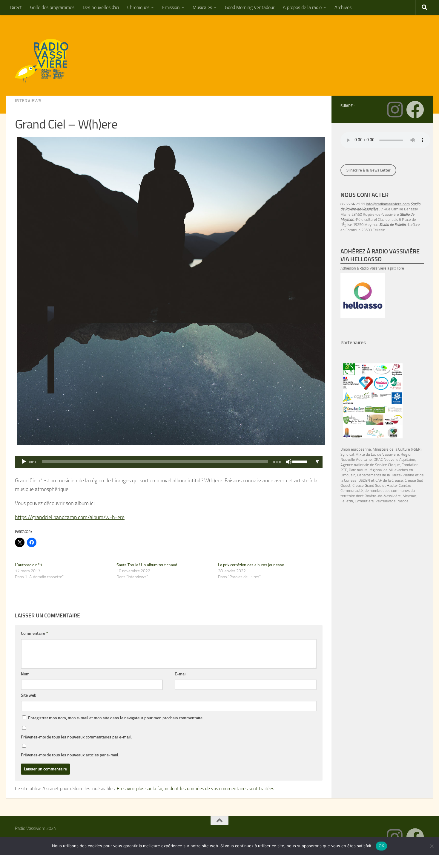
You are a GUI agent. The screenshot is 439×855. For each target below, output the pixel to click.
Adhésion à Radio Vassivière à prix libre (372, 268)
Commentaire (34, 633)
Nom (25, 674)
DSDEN (364, 480)
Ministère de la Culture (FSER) (397, 449)
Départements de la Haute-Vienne (385, 475)
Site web (28, 695)
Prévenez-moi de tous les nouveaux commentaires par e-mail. (76, 737)
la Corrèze (348, 480)
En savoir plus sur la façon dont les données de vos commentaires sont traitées (195, 788)
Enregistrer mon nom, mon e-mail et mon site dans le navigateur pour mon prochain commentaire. (115, 718)
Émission (171, 7)
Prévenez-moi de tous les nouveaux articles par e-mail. (70, 755)
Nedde (403, 501)
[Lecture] (24, 462)
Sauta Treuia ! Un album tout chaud (146, 565)
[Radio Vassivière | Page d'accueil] (45, 61)
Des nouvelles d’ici (101, 7)
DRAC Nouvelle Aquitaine (394, 459)
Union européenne (355, 449)
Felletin (346, 501)
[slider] (300, 461)
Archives (342, 7)
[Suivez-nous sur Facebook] (415, 110)
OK (381, 845)
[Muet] (289, 462)
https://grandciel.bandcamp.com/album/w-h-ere (70, 517)
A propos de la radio (302, 7)
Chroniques (138, 7)
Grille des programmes (52, 7)
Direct (16, 7)
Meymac (410, 496)
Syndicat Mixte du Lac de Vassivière (369, 454)
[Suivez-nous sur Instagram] (395, 110)
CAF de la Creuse (389, 480)
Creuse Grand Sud (366, 485)
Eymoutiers (364, 501)
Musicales (202, 7)
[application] (163, 462)
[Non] (432, 846)
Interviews (28, 100)
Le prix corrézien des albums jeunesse (251, 565)
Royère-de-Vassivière (383, 496)
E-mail (181, 674)
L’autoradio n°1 (28, 565)
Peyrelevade (385, 501)
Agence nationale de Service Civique (370, 465)
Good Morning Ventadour (249, 7)
